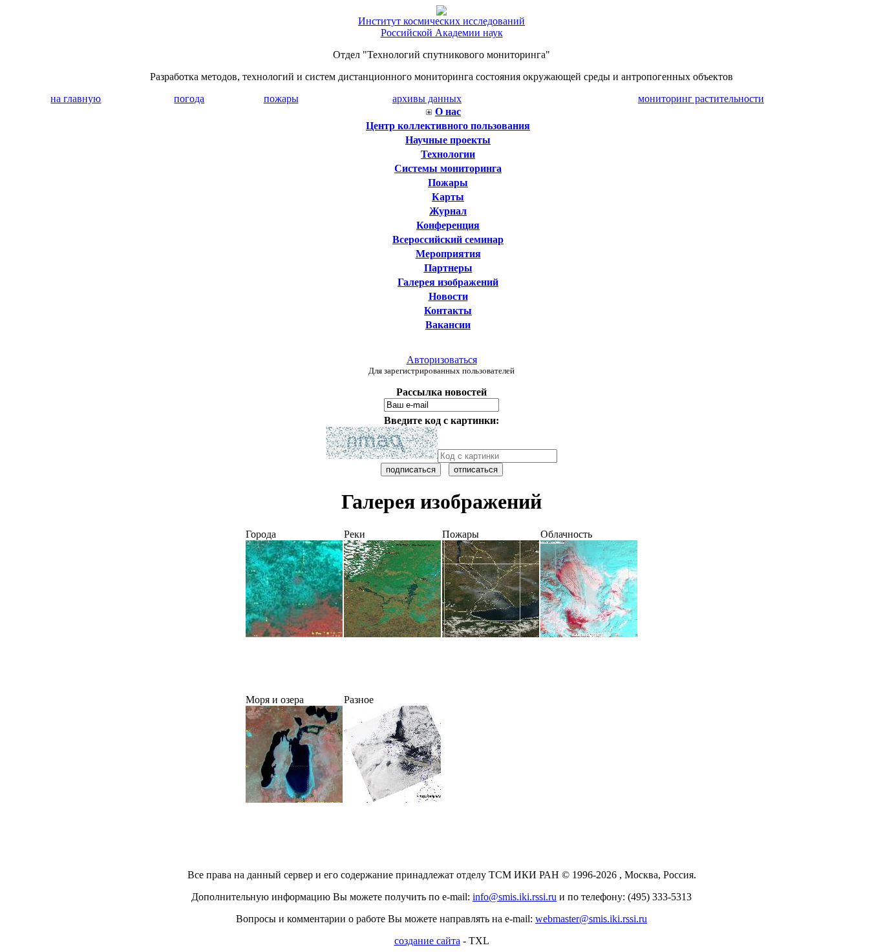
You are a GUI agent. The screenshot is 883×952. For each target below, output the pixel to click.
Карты (448, 196)
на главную (75, 98)
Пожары (448, 182)
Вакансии (448, 324)
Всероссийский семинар (448, 239)
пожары (281, 98)
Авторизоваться (442, 359)
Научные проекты (448, 139)
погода (189, 98)
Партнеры (448, 267)
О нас (448, 111)
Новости (448, 296)
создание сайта (427, 940)
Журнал (448, 211)
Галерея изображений (448, 282)
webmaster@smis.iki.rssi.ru (591, 918)
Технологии (448, 154)
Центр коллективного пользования (448, 125)
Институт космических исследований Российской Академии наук (441, 27)
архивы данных (427, 98)
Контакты (448, 310)
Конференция (448, 225)
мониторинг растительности (701, 98)
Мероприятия (448, 253)
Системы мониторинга (448, 168)
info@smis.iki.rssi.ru (515, 896)
